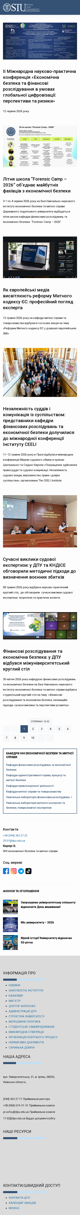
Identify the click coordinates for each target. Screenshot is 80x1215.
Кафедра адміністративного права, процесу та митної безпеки (36, 778)
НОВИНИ (14, 985)
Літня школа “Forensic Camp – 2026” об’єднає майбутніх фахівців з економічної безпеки (37, 185)
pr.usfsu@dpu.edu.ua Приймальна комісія (29, 1112)
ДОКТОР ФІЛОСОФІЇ (22, 1006)
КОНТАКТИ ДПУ (19, 1197)
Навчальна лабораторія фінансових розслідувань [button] (38, 797)
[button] (73, 7)
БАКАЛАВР (16, 995)
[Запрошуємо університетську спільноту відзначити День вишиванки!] (10, 905)
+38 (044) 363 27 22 (15, 835)
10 (32, 737)
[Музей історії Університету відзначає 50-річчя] (10, 940)
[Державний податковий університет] (15, 7)
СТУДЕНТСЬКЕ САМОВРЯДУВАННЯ (31, 1027)
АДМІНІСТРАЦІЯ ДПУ (23, 1011)
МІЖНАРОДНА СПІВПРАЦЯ (26, 1032)
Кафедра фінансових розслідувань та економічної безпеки (38, 767)
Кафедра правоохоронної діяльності (30, 785)
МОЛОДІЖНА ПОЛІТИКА (24, 1021)
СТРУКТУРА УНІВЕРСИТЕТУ (26, 1016)
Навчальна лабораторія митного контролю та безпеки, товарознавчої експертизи (35, 805)
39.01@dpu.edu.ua (14, 840)
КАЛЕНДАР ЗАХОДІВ (22, 1203)
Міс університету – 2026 (37, 922)
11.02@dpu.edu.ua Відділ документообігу (29, 1118)
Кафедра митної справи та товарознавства (33, 791)
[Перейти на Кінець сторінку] (50, 738)
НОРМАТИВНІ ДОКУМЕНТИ (26, 1042)
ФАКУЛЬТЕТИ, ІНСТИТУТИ (26, 990)
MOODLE (14, 1208)
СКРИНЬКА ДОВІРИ (21, 1047)
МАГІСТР (14, 1001)
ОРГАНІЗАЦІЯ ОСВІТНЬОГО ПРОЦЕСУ (33, 1037)
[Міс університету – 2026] (10, 922)
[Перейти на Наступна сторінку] (41, 738)
